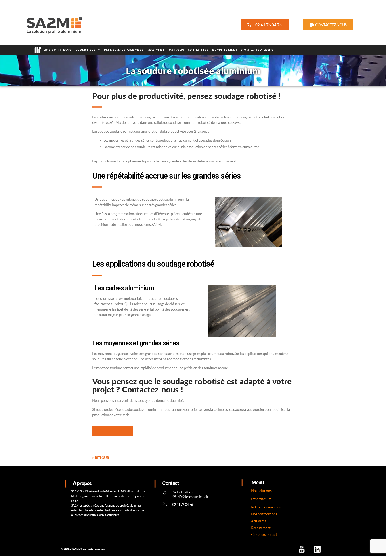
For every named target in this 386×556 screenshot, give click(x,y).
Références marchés (124, 50)
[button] (265, 24)
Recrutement (225, 50)
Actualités (198, 50)
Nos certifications (165, 50)
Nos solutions (57, 50)
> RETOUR (100, 457)
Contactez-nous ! (258, 50)
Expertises (85, 50)
